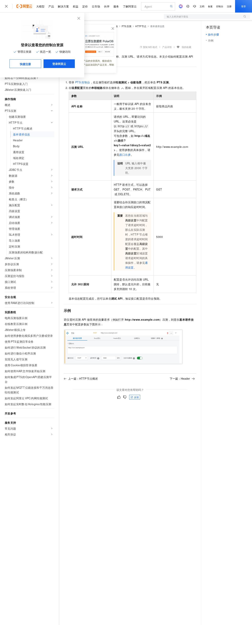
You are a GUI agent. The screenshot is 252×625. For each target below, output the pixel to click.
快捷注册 (25, 64)
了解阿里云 (130, 6)
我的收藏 (186, 47)
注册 (229, 6)
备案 (210, 6)
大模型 (40, 6)
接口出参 (125, 154)
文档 (202, 6)
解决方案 (63, 6)
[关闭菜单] (6, 6)
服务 (116, 6)
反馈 (136, 397)
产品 (51, 6)
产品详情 (167, 47)
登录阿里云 (59, 64)
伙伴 (106, 6)
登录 (243, 6)
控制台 (219, 6)
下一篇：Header (180, 378)
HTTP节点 (140, 26)
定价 (85, 6)
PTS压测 (126, 26)
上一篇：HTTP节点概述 (83, 378)
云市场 (96, 6)
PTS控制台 (82, 82)
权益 (75, 6)
